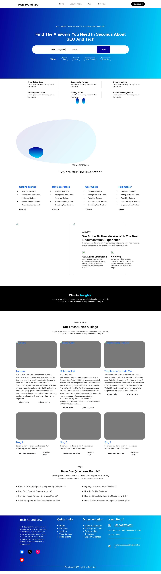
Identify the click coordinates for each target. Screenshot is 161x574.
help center (125, 187)
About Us (63, 528)
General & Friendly (93, 525)
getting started (27, 187)
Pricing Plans (65, 536)
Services (63, 531)
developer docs (61, 187)
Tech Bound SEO (28, 4)
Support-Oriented (93, 536)
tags (64, 59)
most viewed (90, 59)
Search (103, 49)
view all (22, 210)
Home (62, 525)
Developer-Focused (93, 528)
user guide (91, 187)
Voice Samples (65, 534)
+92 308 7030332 (124, 525)
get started (138, 4)
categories (105, 59)
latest (76, 59)
